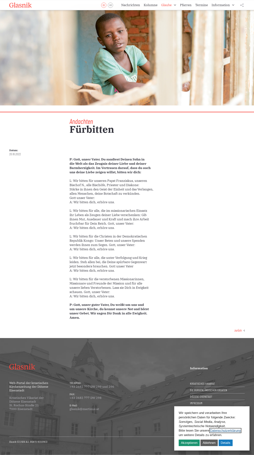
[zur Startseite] (20, 5)
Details (225, 443)
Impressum (196, 403)
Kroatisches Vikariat (202, 383)
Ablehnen (209, 443)
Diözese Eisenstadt (201, 396)
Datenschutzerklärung (225, 430)
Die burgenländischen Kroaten (208, 390)
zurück (238, 330)
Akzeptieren (189, 443)
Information (199, 368)
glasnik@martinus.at (84, 409)
